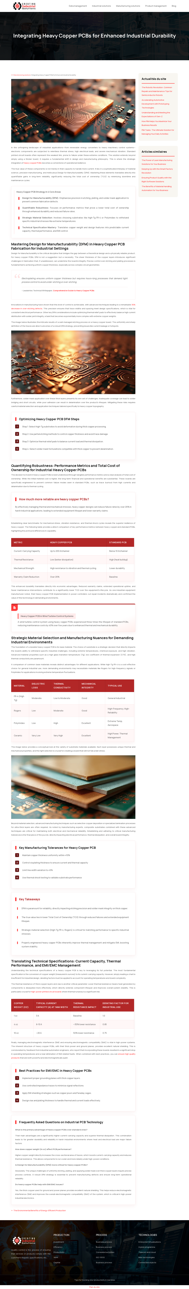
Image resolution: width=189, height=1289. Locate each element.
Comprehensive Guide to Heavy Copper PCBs (73, 290)
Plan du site (94, 1287)
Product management (156, 6)
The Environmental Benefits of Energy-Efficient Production (39, 1210)
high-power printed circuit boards (46, 991)
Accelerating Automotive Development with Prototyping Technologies (155, 104)
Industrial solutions (101, 6)
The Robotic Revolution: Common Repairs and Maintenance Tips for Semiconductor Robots (157, 91)
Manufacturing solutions (128, 6)
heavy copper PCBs (33, 163)
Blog (174, 6)
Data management (78, 6)
